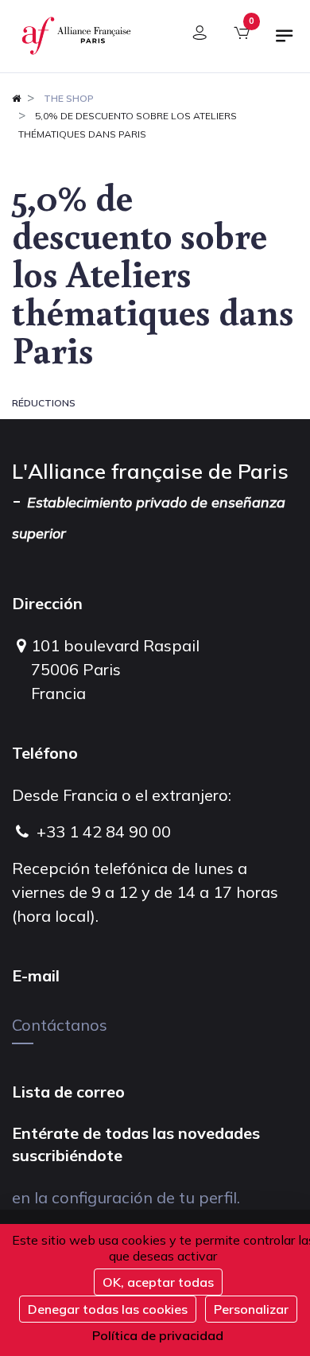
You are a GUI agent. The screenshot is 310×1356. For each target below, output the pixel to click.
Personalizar (251, 1309)
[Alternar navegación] (284, 42)
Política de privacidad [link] (157, 1335)
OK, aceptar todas (158, 1282)
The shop (69, 98)
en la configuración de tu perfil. (126, 1197)
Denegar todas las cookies (108, 1309)
